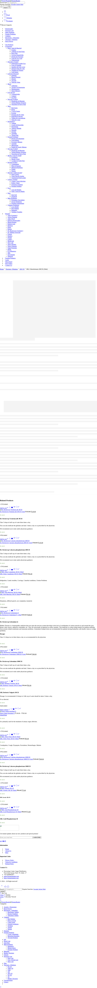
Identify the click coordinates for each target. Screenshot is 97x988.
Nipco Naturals (12, 246)
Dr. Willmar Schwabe (14, 232)
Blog (6, 852)
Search (6, 7)
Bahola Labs (11, 224)
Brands (7, 214)
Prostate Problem (16, 186)
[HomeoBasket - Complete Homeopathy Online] (10, 1)
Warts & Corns (15, 120)
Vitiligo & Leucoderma (18, 118)
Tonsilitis (14, 133)
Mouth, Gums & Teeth (14, 155)
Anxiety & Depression (18, 87)
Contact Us (8, 265)
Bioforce (10, 225)
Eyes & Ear (11, 92)
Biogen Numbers (13, 914)
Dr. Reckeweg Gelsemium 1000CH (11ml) (13, 654)
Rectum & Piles (12, 162)
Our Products (9, 44)
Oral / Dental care (13, 960)
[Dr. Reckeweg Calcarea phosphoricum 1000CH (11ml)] (48, 757)
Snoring (13, 132)
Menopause (14, 145)
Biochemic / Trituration (12, 38)
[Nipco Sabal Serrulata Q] (48, 711)
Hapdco (10, 236)
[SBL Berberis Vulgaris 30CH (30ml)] (48, 683)
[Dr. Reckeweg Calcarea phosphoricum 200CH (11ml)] (48, 541)
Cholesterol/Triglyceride (18, 178)
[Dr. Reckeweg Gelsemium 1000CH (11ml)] (48, 652)
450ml (5, 715)
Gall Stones (14, 72)
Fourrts (10, 234)
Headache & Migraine (18, 101)
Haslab (10, 237)
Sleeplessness (15, 89)
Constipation (15, 164)
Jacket (18, 4)
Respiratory (11, 121)
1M (9, 972)
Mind (9, 84)
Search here (3, 2)
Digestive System (13, 62)
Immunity (14, 210)
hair (5, 939)
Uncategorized (8, 980)
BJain (9, 227)
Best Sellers (8, 263)
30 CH (10, 975)
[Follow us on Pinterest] (3, 841)
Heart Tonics (15, 174)
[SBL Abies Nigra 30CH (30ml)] (48, 737)
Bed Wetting (15, 208)
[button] (4, 508)
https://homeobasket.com (11, 878)
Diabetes (14, 75)
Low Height (15, 207)
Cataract (13, 96)
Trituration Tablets (13, 915)
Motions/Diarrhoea (17, 167)
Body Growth (12, 920)
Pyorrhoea (14, 157)
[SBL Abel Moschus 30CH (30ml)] (48, 592)
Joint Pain (7, 943)
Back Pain (14, 53)
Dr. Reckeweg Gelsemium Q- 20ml (11, 615)
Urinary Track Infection (18, 181)
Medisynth (11, 241)
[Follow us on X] (0, 841)
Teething (10, 926)
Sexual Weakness (16, 202)
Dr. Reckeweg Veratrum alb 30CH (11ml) (12, 511)
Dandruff (14, 196)
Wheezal (10, 256)
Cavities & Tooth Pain (18, 161)
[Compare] (17, 508)
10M (9, 970)
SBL (9, 253)
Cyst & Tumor (15, 111)
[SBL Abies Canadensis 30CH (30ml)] (48, 572)
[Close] (1, 893)
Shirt (21, 4)
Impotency (11, 946)
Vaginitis (14, 144)
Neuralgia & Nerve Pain (18, 104)
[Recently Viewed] (8, 887)
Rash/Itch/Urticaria (17, 116)
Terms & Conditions (11, 862)
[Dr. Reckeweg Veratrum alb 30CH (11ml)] (48, 510)
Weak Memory (15, 91)
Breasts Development (17, 138)
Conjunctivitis (15, 94)
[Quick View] (14, 508)
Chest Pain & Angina (17, 176)
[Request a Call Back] (5, 887)
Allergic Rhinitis (16, 128)
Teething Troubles (16, 212)
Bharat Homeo (12, 222)
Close (2, 895)
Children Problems (13, 205)
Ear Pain (13, 97)
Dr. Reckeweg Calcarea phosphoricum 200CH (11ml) (16, 543)
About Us (8, 851)
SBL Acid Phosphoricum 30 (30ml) (11, 812)
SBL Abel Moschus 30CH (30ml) (10, 594)
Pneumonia (14, 126)
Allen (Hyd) (11, 219)
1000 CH (10, 968)
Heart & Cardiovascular (15, 173)
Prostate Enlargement (17, 203)
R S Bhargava (12, 251)
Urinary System (12, 179)
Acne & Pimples (16, 190)
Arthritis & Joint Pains (18, 51)
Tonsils (10, 927)
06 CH (10, 967)
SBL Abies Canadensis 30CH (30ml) (11, 574)
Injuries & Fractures (17, 57)
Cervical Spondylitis (17, 55)
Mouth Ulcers (15, 159)
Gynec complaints (13, 934)
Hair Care (10, 958)
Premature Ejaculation (18, 200)
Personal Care (9, 30)
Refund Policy (9, 864)
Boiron (10, 229)
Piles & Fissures (16, 166)
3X (8, 977)
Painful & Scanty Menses (19, 147)
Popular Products (10, 258)
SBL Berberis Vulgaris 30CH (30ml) (11, 685)
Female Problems (10, 34)
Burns (13, 109)
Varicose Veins (15, 82)
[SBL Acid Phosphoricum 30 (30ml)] (48, 810)
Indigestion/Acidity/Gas (18, 63)
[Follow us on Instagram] (5, 841)
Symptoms (8, 46)
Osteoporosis (15, 60)
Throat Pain (14, 135)
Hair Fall (14, 195)
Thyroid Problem (13, 938)
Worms (13, 171)
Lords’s (10, 239)
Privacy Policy (9, 860)
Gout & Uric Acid (16, 58)
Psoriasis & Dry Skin (17, 115)
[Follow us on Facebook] (2, 841)
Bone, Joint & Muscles (14, 48)
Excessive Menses (16, 142)
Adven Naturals (12, 217)
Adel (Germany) (12, 215)
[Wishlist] (11, 508)
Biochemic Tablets (13, 912)
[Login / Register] (5, 12)
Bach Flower (9, 41)
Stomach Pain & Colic (18, 68)
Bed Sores (14, 108)
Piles (5, 963)
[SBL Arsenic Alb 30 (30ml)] (48, 788)
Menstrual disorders (13, 936)
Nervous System (12, 99)
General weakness (13, 924)
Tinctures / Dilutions (11, 39)
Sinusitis (13, 130)
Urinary (6, 982)
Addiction (14, 86)
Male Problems (9, 32)
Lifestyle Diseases (13, 74)
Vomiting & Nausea (17, 70)
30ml (1, 715)
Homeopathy (9, 29)
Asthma (13, 123)
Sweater (13, 4)
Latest (7, 260)
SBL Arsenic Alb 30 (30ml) (8, 790)
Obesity (13, 79)
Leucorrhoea (15, 140)
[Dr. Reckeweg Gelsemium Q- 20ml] (48, 613)
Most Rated (8, 262)
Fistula (13, 169)
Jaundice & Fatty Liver (18, 67)
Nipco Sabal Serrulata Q (7, 713)
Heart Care (7, 941)
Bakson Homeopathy (14, 220)
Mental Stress (12, 948)
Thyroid (13, 80)
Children (8, 36)
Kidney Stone (15, 183)
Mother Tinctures (9, 953)
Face (9, 188)
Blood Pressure (15, 77)
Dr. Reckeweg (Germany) (15, 231)
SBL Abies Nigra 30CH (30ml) (9, 739)
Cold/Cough (11, 922)
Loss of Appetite (16, 65)
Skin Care (11, 961)
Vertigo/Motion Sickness (18, 103)
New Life (10, 243)
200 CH (22, 269)
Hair (9, 193)
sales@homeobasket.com (11, 876)
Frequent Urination (17, 184)
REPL (9, 249)
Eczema (13, 113)
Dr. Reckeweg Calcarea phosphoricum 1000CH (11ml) (16, 759)
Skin (9, 106)
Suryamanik (11, 254)
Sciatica (13, 50)
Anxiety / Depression (10, 907)
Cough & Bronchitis (17, 125)
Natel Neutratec (12, 248)
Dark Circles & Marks (18, 191)
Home (2, 269)
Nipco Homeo (12, 244)
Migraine (6, 951)
